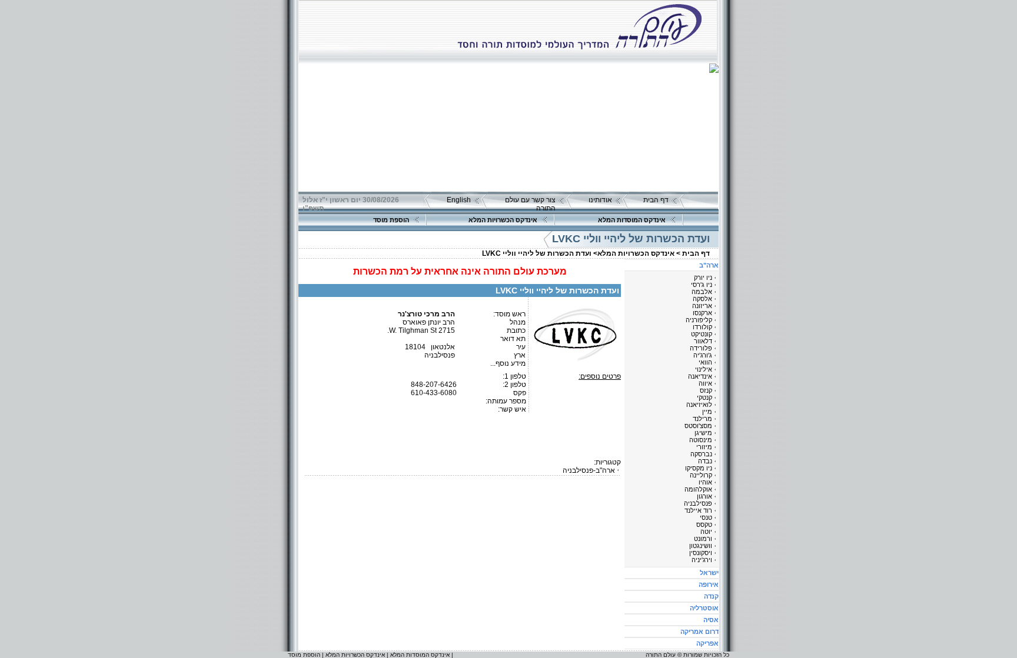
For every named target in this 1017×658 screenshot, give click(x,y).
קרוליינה (701, 475)
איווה (705, 383)
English (459, 200)
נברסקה (701, 453)
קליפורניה (699, 319)
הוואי (705, 362)
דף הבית (656, 200)
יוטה (706, 531)
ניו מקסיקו (698, 468)
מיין (707, 411)
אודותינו (600, 200)
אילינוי (703, 369)
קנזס (706, 390)
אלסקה (702, 298)
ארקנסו (702, 312)
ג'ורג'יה (702, 355)
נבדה (705, 461)
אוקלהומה (698, 489)
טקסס (704, 524)
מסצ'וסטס (698, 425)
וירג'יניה (702, 559)
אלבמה (702, 291)
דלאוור (703, 341)
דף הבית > (693, 253)
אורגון (704, 496)
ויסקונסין (700, 552)
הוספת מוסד (391, 219)
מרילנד (702, 418)
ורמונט (703, 538)
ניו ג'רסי (701, 284)
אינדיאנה (700, 376)
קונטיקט (701, 334)
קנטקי (704, 397)
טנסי (706, 517)
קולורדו (702, 326)
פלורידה (701, 348)
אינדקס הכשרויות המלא (502, 219)
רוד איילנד (698, 510)
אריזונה (702, 305)
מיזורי (704, 446)
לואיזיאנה (699, 404)
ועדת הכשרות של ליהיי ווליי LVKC (536, 253)
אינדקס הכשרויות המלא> (633, 253)
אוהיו (705, 482)
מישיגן (703, 432)
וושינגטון (700, 545)
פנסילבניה (698, 503)
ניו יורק (703, 277)
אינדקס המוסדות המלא (632, 219)
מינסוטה (700, 439)
